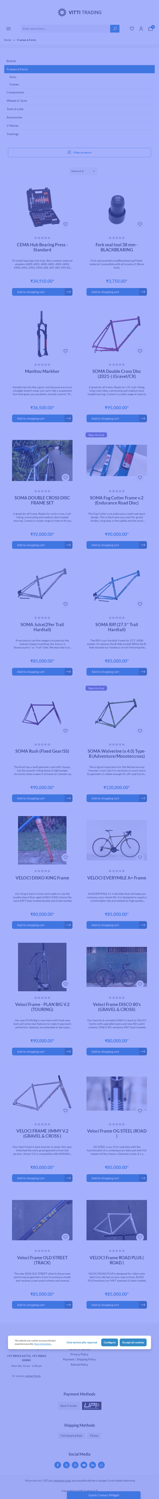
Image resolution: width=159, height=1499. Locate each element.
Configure (110, 1342)
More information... (43, 1344)
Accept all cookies (133, 1342)
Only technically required (82, 1342)
